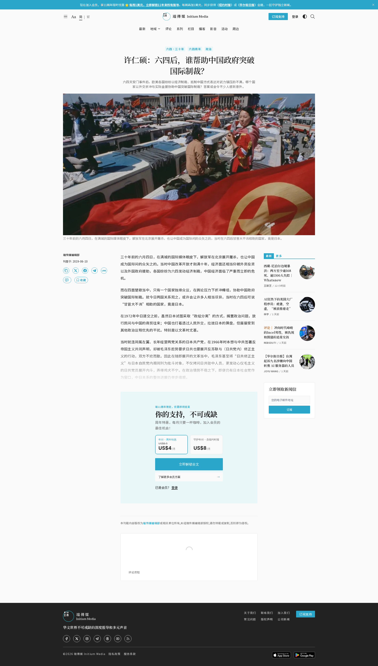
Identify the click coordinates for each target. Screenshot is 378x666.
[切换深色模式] (303, 16)
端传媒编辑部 (151, 523)
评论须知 (134, 572)
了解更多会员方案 (169, 477)
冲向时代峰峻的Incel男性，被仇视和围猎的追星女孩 (279, 332)
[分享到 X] (75, 270)
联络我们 (267, 613)
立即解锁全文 (189, 464)
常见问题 (250, 619)
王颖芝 (267, 285)
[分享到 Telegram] (94, 270)
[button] (153, 29)
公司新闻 (284, 619)
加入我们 (284, 613)
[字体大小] (73, 16)
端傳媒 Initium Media (89, 654)
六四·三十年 (175, 49)
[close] (373, 5)
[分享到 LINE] (104, 270)
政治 (209, 49)
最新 (269, 256)
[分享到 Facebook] (85, 270)
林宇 (266, 314)
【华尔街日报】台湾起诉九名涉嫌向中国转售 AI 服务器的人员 (279, 361)
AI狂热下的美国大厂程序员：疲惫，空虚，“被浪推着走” (278, 304)
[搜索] (311, 16)
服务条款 (130, 654)
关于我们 (250, 613)
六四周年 (195, 49)
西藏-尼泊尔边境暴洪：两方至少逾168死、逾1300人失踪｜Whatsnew (278, 273)
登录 (174, 487)
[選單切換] (159, 28)
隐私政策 (114, 654)
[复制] (66, 270)
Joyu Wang (271, 371)
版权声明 (267, 619)
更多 (279, 256)
